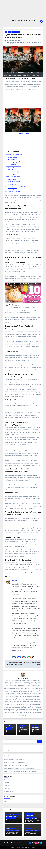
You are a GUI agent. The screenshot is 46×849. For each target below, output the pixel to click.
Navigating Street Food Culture (15, 183)
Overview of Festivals (12, 177)
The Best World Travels (22, 21)
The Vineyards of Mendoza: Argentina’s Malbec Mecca (15, 765)
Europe (31, 813)
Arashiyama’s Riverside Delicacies (13, 171)
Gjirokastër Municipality (30, 817)
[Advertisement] (23, 100)
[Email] (20, 650)
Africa (7, 814)
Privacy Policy (7, 788)
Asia (6, 31)
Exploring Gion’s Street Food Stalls (13, 166)
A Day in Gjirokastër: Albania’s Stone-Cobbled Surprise (16, 762)
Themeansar (32, 847)
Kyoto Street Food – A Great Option (14, 154)
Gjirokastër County (29, 815)
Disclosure (6, 785)
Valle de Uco (16, 830)
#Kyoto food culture (31, 42)
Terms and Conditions (9, 791)
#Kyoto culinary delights (21, 42)
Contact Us (6, 782)
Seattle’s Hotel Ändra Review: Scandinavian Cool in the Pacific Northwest (20, 771)
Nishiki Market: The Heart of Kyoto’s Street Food (17, 161)
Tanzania (12, 814)
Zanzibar (17, 814)
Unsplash (27, 133)
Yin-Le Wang (10, 40)
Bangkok (24, 725)
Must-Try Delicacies (12, 164)
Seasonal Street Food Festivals (13, 176)
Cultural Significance (12, 159)
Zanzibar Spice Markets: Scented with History (14, 759)
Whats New (8, 728)
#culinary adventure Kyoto (11, 42)
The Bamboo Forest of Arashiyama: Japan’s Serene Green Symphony (19, 768)
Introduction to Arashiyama (14, 172)
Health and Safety (12, 184)
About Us (6, 779)
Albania (26, 813)
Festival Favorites (12, 179)
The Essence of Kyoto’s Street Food (14, 155)
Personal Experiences (12, 188)
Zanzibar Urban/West (10, 817)
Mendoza (14, 828)
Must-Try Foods (11, 174)
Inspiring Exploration (12, 189)
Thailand (21, 727)
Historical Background (13, 157)
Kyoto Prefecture (15, 31)
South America (9, 830)
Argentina (8, 828)
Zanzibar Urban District (11, 816)
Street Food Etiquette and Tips (13, 181)
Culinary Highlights (12, 169)
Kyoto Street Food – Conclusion (13, 191)
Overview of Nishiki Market (14, 162)
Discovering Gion (11, 167)
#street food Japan (11, 43)
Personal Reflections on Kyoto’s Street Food (16, 186)
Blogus (26, 847)
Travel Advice (28, 818)
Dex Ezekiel (22, 133)
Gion (16, 341)
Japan (9, 31)
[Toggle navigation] (4, 21)
